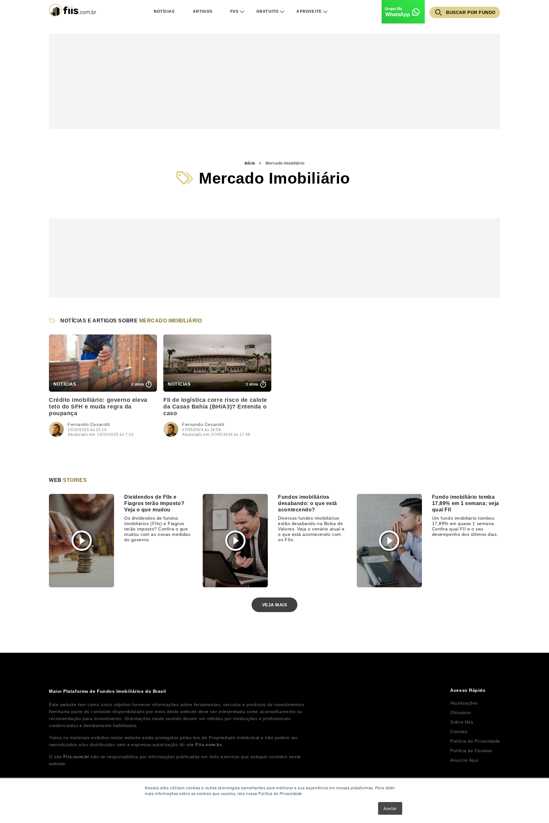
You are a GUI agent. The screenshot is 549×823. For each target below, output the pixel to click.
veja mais (274, 604)
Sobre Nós (461, 722)
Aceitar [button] (390, 808)
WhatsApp (397, 14)
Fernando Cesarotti (89, 424)
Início (250, 163)
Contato (458, 731)
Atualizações (464, 702)
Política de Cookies (471, 750)
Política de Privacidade (475, 741)
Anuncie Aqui (464, 760)
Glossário (460, 712)
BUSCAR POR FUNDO (471, 12)
